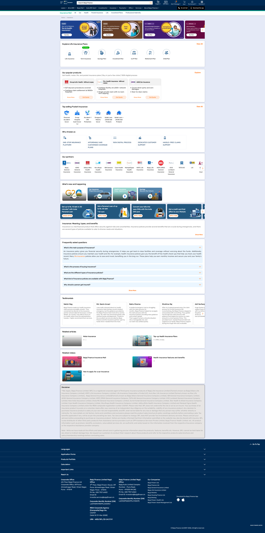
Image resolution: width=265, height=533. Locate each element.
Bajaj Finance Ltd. (154, 485)
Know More (70, 97)
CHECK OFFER (67, 216)
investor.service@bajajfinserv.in (102, 497)
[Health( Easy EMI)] (122, 38)
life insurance (79, 256)
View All (200, 44)
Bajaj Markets (152, 493)
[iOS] (183, 500)
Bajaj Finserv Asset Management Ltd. (160, 502)
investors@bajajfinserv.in (135, 494)
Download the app (198, 8)
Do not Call (184, 8)
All (75, 13)
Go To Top (256, 444)
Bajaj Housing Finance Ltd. (156, 495)
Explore (198, 73)
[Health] (80, 38)
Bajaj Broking (152, 497)
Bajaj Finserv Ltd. (153, 483)
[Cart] (184, 2)
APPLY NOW (102, 216)
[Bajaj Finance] (68, 2)
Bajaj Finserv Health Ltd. (156, 500)
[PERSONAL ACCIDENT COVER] (163, 38)
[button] (203, 313)
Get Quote (86, 97)
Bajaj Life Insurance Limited (157, 490)
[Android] (178, 500)
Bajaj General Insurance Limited (158, 488)
